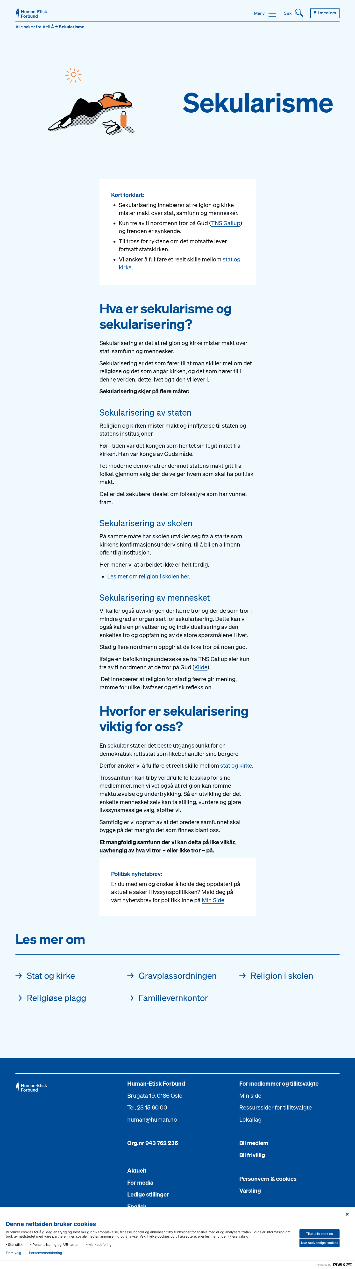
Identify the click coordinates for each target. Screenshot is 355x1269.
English (137, 1206)
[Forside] (31, 12)
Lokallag (250, 1119)
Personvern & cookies (268, 1178)
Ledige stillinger (148, 1194)
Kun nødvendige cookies (319, 1243)
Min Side (213, 900)
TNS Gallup (225, 223)
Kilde (200, 667)
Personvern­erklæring (45, 1253)
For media (140, 1182)
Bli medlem (253, 1142)
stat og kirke (236, 765)
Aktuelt (136, 1170)
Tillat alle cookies (319, 1234)
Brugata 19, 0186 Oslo (155, 1095)
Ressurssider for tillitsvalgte (275, 1107)
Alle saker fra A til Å (35, 26)
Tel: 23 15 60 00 (147, 1107)
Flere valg (13, 1253)
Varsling (250, 1190)
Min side (250, 1095)
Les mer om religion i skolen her (148, 576)
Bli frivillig (252, 1155)
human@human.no (152, 1119)
